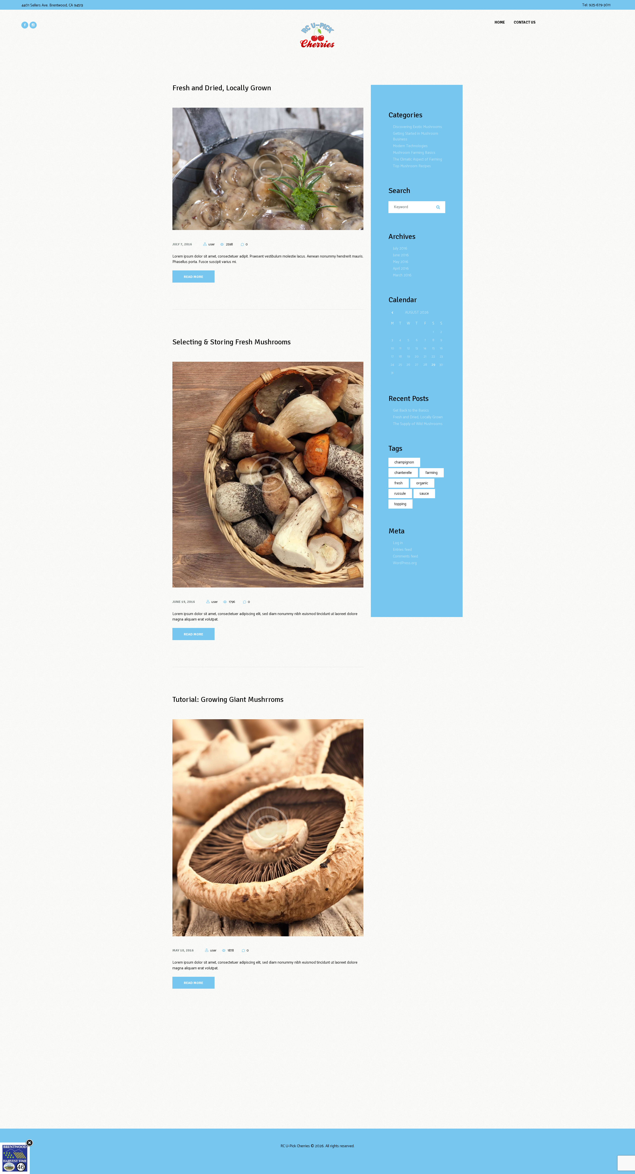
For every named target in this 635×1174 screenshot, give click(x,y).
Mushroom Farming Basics (414, 153)
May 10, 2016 (183, 950)
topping (400, 504)
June (401, 255)
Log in (398, 543)
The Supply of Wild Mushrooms (418, 424)
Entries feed (402, 550)
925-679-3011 (599, 5)
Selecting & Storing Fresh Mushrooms (231, 342)
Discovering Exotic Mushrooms (417, 127)
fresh (398, 483)
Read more (193, 277)
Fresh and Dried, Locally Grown (221, 88)
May (400, 262)
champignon (404, 462)
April (401, 268)
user (211, 244)
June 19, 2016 (183, 602)
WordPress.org (405, 563)
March (402, 275)
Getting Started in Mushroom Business (415, 136)
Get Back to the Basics (411, 410)
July (400, 248)
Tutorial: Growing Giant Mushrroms (228, 699)
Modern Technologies (410, 146)
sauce (424, 493)
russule (400, 493)
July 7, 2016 (182, 244)
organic (422, 483)
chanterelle (403, 473)
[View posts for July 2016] (392, 313)
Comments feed (405, 556)
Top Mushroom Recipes (412, 166)
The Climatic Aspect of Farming (417, 159)
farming (431, 473)
